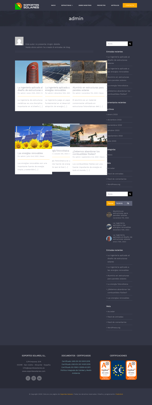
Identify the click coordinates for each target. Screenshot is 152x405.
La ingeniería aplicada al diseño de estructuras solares (34, 69)
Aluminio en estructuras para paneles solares (89, 69)
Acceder (111, 168)
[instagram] (33, 378)
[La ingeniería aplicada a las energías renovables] (61, 71)
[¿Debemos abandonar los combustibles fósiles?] (88, 135)
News (101, 93)
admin (23, 93)
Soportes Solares (66, 394)
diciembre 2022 (115, 120)
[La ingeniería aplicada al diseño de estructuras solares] (33, 71)
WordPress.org (114, 184)
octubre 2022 (113, 130)
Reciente (119, 203)
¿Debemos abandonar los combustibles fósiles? (89, 133)
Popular (110, 203)
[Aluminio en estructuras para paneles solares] (88, 71)
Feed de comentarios (117, 179)
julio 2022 (112, 141)
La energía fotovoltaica (61, 134)
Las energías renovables (34, 136)
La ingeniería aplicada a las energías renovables (61, 69)
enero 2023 (113, 114)
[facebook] (28, 378)
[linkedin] (39, 378)
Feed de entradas (115, 174)
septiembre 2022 (115, 136)
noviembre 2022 (115, 125)
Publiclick (119, 394)
